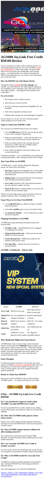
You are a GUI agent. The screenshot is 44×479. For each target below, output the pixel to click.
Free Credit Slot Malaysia (10, 474)
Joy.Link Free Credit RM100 (22, 365)
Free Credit (31, 387)
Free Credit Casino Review (28, 474)
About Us (4, 473)
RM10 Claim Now (15, 387)
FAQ (36, 473)
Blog (41, 473)
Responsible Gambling (26, 473)
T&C (16, 473)
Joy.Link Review (6, 476)
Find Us (11, 473)
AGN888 (17, 85)
